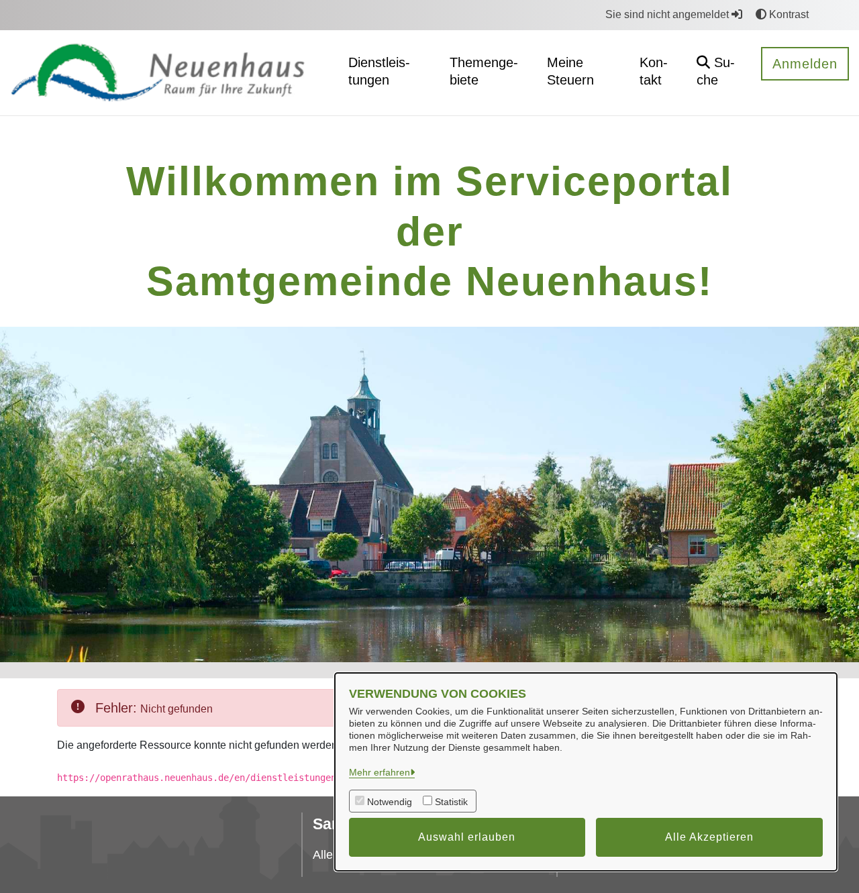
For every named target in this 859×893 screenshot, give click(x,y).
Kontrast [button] (787, 14)
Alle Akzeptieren (709, 837)
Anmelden (805, 63)
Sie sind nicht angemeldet (668, 14)
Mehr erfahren (379, 772)
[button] (718, 72)
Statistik (451, 801)
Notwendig (389, 801)
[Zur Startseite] (168, 72)
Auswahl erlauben (466, 837)
